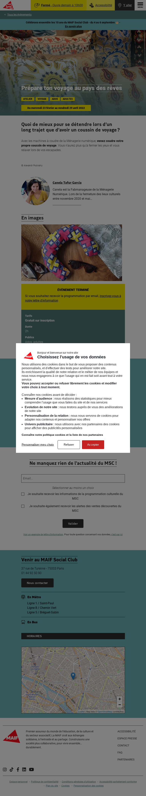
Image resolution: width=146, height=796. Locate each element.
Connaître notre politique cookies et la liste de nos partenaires (62, 434)
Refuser (69, 444)
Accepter (93, 444)
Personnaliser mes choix (38, 444)
